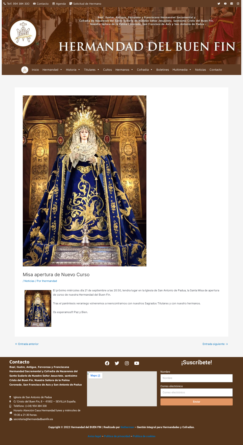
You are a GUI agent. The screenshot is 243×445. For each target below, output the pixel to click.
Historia (71, 69)
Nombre (165, 371)
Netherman (127, 427)
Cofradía (143, 69)
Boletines (162, 69)
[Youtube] (225, 3)
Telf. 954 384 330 (18, 3)
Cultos (107, 69)
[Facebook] (231, 3)
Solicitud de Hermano (87, 3)
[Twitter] (219, 3)
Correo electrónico (171, 386)
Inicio (35, 69)
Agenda (61, 3)
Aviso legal (94, 436)
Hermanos (122, 69)
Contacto (43, 3)
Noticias (200, 69)
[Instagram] (238, 3)
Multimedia (180, 69)
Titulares (90, 69)
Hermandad (50, 69)
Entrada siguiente (215, 344)
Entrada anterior (27, 344)
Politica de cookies (144, 436)
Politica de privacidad (117, 436)
